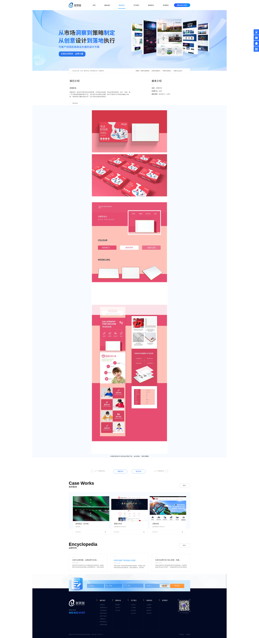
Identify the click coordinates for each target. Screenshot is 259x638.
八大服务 (133, 607)
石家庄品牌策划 (145, 70)
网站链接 (75, 103)
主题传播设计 (103, 610)
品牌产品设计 (103, 616)
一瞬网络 (187, 634)
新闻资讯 (151, 5)
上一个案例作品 (100, 471)
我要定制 (120, 471)
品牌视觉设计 (94, 70)
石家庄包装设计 (167, 70)
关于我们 (136, 5)
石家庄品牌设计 (156, 70)
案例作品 (122, 5)
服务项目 (107, 5)
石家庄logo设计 (178, 70)
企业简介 (133, 604)
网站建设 (181, 634)
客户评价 (117, 610)
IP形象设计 (103, 619)
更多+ (184, 485)
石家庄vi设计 (188, 70)
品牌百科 (148, 610)
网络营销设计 (103, 621)
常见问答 (148, 613)
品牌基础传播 (103, 624)
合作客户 (117, 607)
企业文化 (133, 613)
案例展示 (117, 604)
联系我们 (166, 5)
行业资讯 (148, 607)
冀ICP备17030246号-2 (97, 634)
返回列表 (138, 471)
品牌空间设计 (103, 613)
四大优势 (133, 610)
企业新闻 (148, 604)
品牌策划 (102, 604)
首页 (94, 5)
